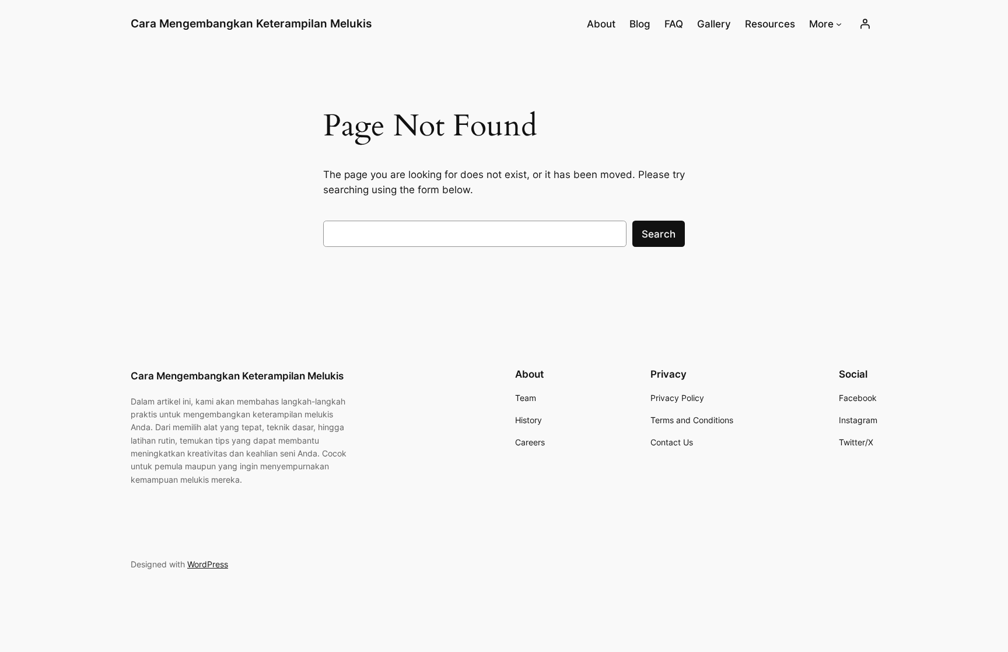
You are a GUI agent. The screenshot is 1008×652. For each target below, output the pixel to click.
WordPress (207, 564)
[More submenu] (839, 24)
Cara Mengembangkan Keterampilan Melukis (251, 23)
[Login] (865, 24)
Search (659, 234)
